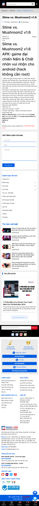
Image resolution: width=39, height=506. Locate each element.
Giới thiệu (4, 405)
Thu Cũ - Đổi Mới (7, 193)
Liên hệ (4, 207)
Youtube (5, 217)
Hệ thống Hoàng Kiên (19, 371)
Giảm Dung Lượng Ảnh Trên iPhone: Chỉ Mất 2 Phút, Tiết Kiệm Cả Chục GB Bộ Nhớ (23, 245)
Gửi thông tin (8, 165)
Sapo (24, 499)
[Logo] (3, 4)
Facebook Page (7, 210)
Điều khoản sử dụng (7, 400)
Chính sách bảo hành (9, 196)
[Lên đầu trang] (35, 490)
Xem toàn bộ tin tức (18, 317)
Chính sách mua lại (8, 203)
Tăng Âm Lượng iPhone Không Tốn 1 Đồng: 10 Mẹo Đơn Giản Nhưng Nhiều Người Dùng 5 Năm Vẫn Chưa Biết (23, 254)
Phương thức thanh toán (27, 385)
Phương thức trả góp (26, 390)
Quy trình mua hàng (26, 383)
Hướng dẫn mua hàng (26, 380)
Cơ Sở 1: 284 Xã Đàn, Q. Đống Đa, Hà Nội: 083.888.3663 (27, 400)
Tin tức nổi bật (10, 224)
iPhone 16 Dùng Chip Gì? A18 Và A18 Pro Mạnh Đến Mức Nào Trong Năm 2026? (24, 229)
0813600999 (19, 356)
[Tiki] (11, 474)
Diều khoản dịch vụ (7, 398)
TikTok (4, 214)
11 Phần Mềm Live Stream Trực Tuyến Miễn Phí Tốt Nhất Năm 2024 (17, 303)
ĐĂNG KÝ (34, 328)
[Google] (25, 334)
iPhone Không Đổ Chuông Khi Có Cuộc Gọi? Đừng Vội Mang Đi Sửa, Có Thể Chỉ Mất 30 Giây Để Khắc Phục (23, 264)
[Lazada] (7, 474)
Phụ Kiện (5, 186)
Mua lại (3, 392)
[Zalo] (12, 334)
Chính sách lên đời (8, 200)
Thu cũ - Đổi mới (6, 389)
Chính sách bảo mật (7, 387)
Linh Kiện (5, 189)
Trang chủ (5, 179)
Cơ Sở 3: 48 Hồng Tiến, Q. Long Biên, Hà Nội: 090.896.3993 (27, 410)
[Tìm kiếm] (32, 4)
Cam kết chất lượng (7, 385)
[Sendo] (15, 474)
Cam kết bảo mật (6, 403)
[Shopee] (2, 474)
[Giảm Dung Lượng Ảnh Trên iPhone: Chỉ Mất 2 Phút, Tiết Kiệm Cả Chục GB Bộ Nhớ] (7, 246)
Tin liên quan (10, 274)
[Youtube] (21, 334)
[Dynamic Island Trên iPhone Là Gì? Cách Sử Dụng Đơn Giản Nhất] (7, 238)
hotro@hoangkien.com (12, 449)
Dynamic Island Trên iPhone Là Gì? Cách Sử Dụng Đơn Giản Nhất (24, 237)
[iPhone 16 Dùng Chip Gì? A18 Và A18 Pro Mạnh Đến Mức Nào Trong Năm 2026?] (7, 230)
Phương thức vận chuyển (27, 387)
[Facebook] (17, 334)
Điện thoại (5, 182)
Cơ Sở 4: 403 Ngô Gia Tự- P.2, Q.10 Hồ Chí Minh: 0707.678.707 (27, 416)
